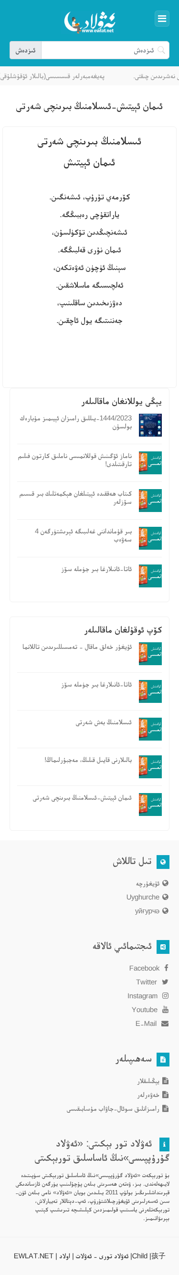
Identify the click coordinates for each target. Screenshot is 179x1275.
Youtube (145, 1009)
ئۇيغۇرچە (147, 883)
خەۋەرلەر (148, 1094)
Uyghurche (142, 897)
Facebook (145, 968)
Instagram (143, 996)
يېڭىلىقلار (148, 1080)
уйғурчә (147, 911)
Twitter (147, 982)
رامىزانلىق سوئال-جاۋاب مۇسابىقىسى (113, 1108)
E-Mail (147, 1023)
